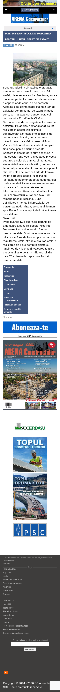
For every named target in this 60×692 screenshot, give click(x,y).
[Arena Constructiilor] (30, 19)
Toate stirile (9, 276)
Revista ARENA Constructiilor (30, 336)
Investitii (8, 45)
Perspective (9, 267)
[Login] (30, 10)
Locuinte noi (9, 284)
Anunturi (7, 587)
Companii (8, 289)
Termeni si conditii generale (12, 310)
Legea (6, 293)
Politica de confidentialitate (11, 299)
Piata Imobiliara (11, 280)
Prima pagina (9, 569)
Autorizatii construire (12, 579)
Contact (6, 594)
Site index (30, 567)
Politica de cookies (12, 304)
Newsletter (8, 590)
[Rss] (6, 672)
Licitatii (6, 576)
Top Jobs (7, 572)
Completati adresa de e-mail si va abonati (30, 640)
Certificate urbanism (12, 583)
